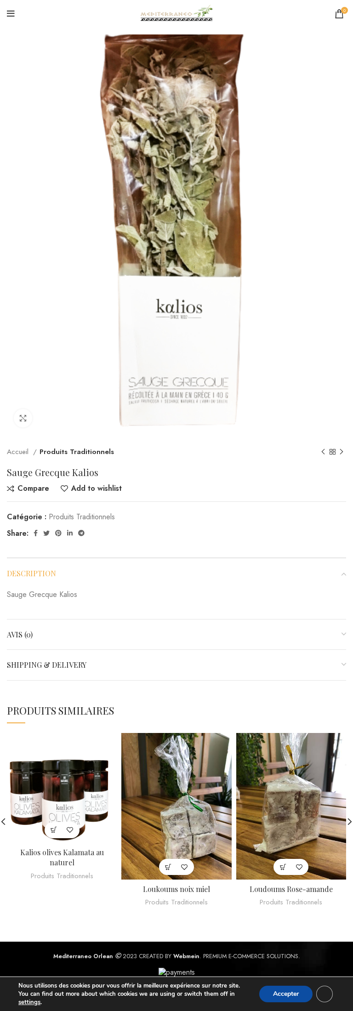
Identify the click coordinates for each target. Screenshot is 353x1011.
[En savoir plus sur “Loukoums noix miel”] (168, 867)
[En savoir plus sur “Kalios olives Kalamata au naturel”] (54, 830)
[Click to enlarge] (23, 418)
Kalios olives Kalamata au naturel (62, 857)
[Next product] (341, 452)
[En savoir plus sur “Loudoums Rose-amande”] (283, 867)
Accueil (19, 452)
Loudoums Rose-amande (291, 889)
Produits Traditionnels (77, 452)
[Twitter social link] (46, 533)
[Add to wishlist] (70, 830)
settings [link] (29, 1002)
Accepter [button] (286, 993)
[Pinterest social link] (58, 533)
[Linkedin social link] (69, 533)
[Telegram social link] (81, 533)
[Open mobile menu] (10, 14)
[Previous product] (323, 452)
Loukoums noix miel (176, 889)
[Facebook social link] (35, 533)
